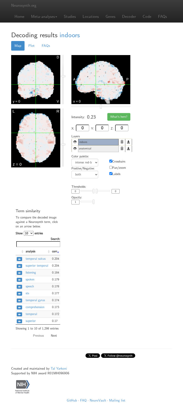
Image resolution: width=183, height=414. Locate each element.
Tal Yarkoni (59, 369)
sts (27, 293)
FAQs (162, 16)
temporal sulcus (36, 259)
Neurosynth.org (23, 5)
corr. (55, 251)
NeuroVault (98, 400)
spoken (30, 279)
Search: (55, 239)
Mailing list (117, 400)
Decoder (129, 16)
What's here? (118, 117)
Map (18, 46)
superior (31, 321)
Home (19, 16)
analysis (30, 251)
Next (54, 336)
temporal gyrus (35, 300)
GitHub (72, 400)
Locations (91, 16)
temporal (31, 314)
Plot (31, 46)
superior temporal (37, 266)
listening (31, 272)
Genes (110, 16)
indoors (70, 35)
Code (147, 16)
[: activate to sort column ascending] (20, 251)
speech (30, 286)
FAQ (83, 400)
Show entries (29, 233)
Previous (38, 336)
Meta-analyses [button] (43, 16)
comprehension (35, 307)
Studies (70, 16)
